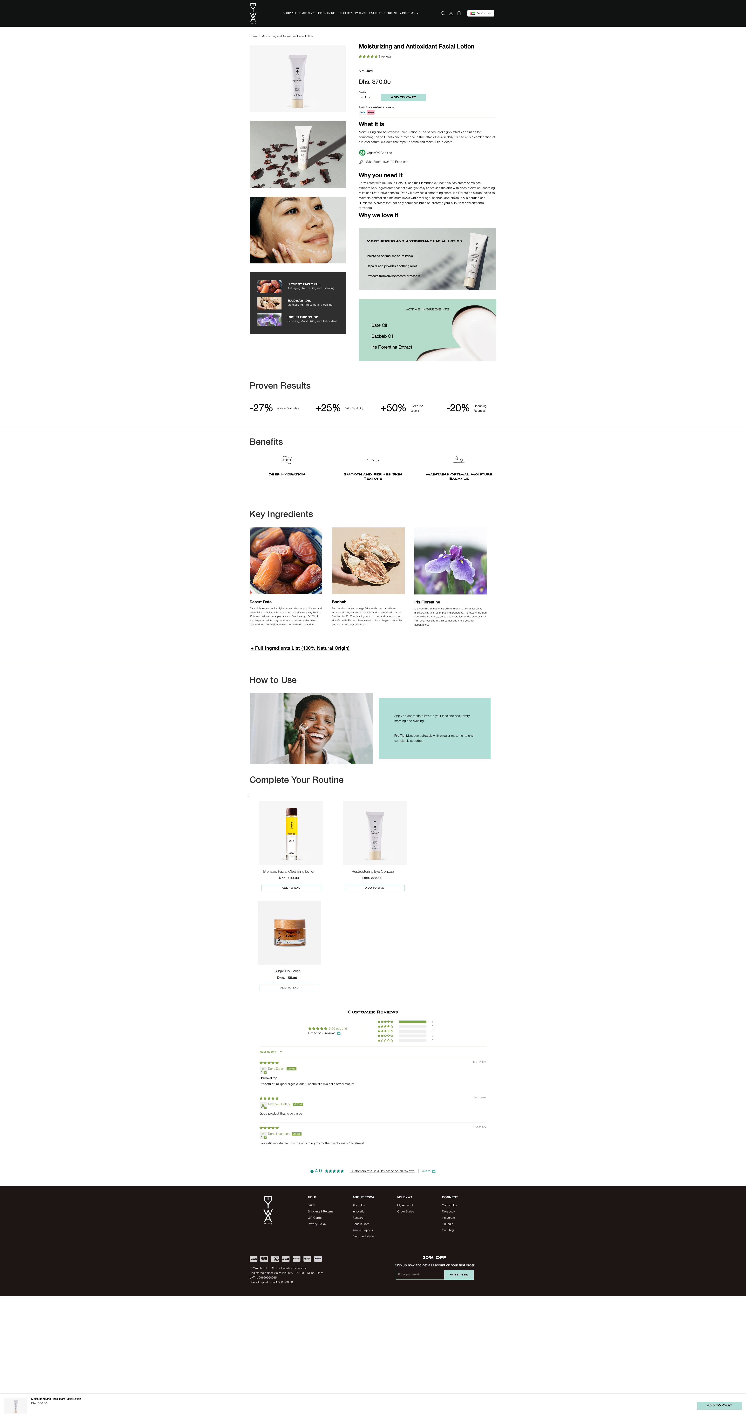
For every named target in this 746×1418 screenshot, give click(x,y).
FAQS (311, 1205)
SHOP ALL (290, 13)
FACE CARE (307, 13)
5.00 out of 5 (338, 1029)
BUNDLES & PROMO (383, 13)
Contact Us (449, 1205)
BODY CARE (326, 13)
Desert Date (261, 602)
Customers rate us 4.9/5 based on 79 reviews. (382, 1171)
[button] (369, 56)
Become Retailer (364, 1236)
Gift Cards (315, 1218)
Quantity (362, 92)
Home (253, 36)
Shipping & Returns (320, 1211)
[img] (269, 1063)
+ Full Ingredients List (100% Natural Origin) (300, 648)
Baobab (339, 602)
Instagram (448, 1218)
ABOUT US (408, 13)
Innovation (359, 1211)
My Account (405, 1205)
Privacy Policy (317, 1224)
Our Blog (448, 1230)
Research (359, 1218)
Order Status (405, 1211)
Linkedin (447, 1224)
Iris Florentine (427, 602)
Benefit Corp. (361, 1224)
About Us (359, 1205)
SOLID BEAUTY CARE (352, 13)
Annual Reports (363, 1230)
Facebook (448, 1211)
